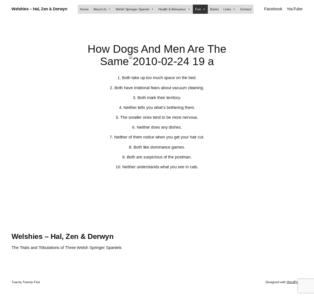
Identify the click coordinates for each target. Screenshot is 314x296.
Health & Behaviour (172, 9)
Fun (198, 9)
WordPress (295, 282)
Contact (245, 9)
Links (227, 9)
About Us (99, 9)
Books (214, 9)
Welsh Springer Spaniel (132, 9)
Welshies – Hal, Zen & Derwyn (39, 9)
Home (84, 9)
